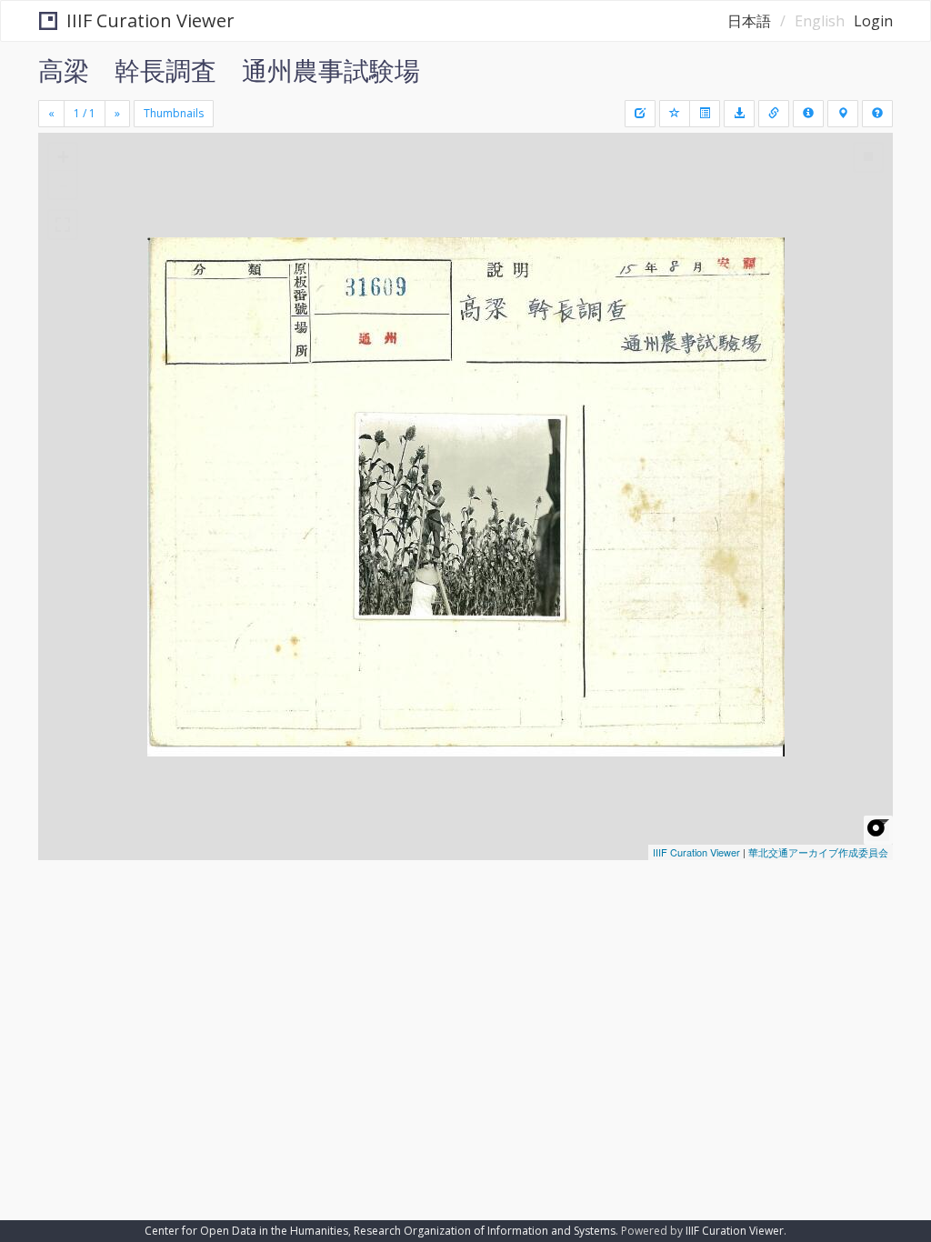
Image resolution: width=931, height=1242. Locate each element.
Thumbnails (174, 113)
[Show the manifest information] (808, 113)
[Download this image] (739, 113)
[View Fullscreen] (62, 224)
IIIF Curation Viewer (150, 20)
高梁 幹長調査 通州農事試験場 (229, 70)
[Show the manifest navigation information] (842, 113)
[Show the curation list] (704, 113)
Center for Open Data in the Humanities (246, 1230)
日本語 (749, 21)
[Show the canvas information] (773, 113)
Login (873, 21)
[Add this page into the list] (674, 113)
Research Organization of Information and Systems (485, 1230)
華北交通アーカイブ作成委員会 (818, 852)
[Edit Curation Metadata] (640, 113)
